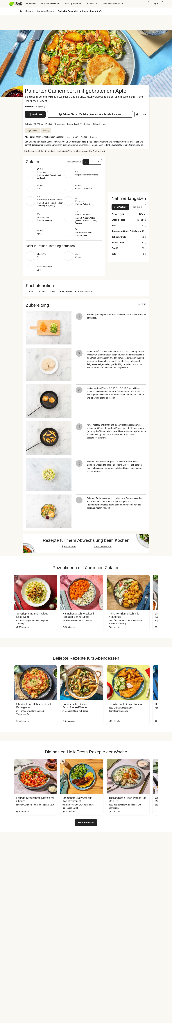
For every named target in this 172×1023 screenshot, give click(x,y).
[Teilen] (144, 114)
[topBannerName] (86, 23)
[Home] (20, 11)
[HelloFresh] (15, 4)
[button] (64, 161)
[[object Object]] (137, 114)
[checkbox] (26, 107)
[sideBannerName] (129, 172)
